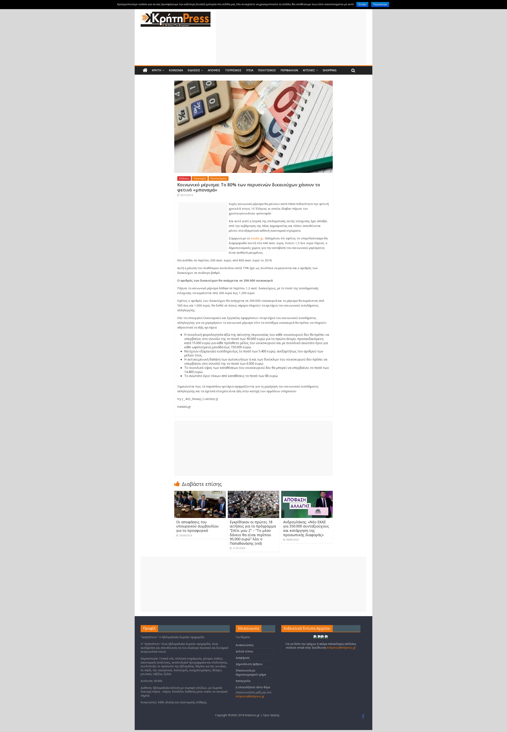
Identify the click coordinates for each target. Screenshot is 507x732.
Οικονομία (200, 178)
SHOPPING (329, 70)
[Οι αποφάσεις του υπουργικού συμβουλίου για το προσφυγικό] (200, 493)
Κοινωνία (176, 70)
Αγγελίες (309, 70)
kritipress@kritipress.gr (250, 696)
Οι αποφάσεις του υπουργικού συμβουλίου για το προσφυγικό (197, 526)
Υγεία (249, 70)
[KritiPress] (176, 14)
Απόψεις (214, 70)
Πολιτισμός (267, 70)
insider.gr (257, 238)
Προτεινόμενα (219, 178)
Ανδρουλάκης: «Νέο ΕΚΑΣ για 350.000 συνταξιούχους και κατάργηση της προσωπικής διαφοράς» (306, 528)
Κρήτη (156, 70)
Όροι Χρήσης (271, 715)
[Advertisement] (291, 37)
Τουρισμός (233, 70)
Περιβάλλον (289, 70)
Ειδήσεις (194, 70)
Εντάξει (362, 4)
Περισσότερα (380, 4)
